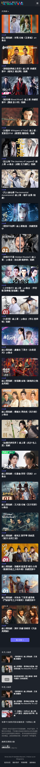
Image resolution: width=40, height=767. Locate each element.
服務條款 (33, 762)
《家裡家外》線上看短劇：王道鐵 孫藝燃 (25, 658)
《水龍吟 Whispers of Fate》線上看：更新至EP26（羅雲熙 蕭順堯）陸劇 (20, 131)
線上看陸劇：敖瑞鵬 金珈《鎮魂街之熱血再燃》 (20, 382)
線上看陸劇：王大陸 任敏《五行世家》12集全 (20, 505)
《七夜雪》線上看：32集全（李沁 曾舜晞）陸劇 (20, 320)
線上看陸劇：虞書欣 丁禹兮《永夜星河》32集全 (19, 351)
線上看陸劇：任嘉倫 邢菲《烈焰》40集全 (19, 475)
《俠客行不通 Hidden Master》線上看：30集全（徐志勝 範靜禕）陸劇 (19, 258)
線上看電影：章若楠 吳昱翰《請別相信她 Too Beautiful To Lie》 (26, 667)
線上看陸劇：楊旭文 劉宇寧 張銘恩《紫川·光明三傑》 (18, 537)
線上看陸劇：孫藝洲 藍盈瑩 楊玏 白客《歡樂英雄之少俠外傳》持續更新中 (19, 567)
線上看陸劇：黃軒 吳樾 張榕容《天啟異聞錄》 (19, 629)
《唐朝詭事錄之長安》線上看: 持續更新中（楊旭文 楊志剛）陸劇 (19, 70)
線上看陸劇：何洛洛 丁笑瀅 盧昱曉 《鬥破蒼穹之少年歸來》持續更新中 (18, 598)
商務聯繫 (24, 762)
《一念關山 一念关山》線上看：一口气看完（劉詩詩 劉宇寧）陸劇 (26, 713)
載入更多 (19, 640)
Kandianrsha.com (19, 757)
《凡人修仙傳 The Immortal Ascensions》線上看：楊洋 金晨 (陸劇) (19, 195)
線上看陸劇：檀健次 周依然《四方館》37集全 (20, 413)
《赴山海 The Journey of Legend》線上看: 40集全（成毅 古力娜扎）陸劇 (20, 162)
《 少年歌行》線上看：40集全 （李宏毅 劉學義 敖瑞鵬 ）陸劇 (19, 289)
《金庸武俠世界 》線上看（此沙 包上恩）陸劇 (19, 444)
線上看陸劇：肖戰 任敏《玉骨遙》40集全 (19, 39)
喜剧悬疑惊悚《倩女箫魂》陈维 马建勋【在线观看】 (25, 677)
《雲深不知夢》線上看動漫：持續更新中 (20, 227)
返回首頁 (7, 762)
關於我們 (16, 762)
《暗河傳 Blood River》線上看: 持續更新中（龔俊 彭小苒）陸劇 (20, 100)
